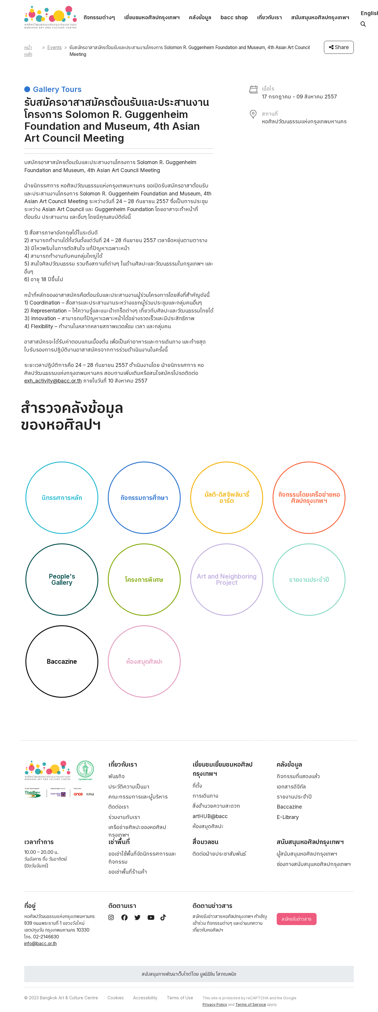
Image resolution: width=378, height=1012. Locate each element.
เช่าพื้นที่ (119, 842)
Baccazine (289, 807)
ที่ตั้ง (197, 786)
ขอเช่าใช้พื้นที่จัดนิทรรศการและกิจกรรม (142, 857)
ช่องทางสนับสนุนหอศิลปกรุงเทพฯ (314, 864)
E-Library (288, 817)
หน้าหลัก (28, 51)
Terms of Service (250, 1004)
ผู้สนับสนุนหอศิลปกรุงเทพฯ (307, 854)
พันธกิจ (116, 776)
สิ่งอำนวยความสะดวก (216, 806)
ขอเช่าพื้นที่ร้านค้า (127, 872)
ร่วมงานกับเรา (124, 817)
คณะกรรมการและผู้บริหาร (138, 797)
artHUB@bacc (210, 816)
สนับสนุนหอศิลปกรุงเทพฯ (320, 17)
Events (54, 47)
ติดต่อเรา (118, 807)
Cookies (115, 997)
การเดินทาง (205, 796)
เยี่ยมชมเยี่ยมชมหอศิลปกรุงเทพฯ (222, 769)
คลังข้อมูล (200, 17)
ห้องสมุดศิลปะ (208, 826)
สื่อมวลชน (206, 842)
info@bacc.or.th (40, 943)
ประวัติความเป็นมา (128, 786)
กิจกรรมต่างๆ (99, 17)
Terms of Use (180, 997)
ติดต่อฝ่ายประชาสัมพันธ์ (219, 854)
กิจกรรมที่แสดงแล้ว (298, 776)
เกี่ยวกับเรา (269, 17)
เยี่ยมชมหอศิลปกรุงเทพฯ (152, 17)
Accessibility (145, 997)
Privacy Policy (215, 1004)
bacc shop (234, 17)
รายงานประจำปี (294, 797)
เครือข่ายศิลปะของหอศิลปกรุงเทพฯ (137, 831)
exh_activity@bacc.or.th (53, 381)
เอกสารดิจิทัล (291, 786)
